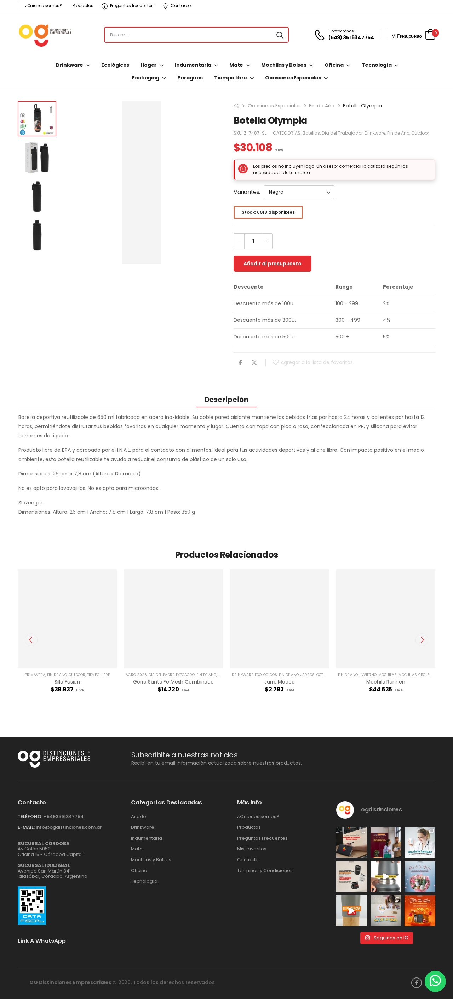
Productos (83, 5)
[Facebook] (240, 362)
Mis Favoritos (251, 849)
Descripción (226, 399)
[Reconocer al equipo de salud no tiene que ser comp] (420, 842)
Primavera (35, 675)
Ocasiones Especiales (293, 77)
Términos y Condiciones (265, 871)
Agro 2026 (136, 675)
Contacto (181, 5)
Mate (236, 65)
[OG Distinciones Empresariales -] (45, 35)
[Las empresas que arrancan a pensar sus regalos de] (420, 910)
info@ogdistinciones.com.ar (69, 827)
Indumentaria (193, 65)
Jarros (307, 675)
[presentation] (31, 639)
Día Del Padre (161, 675)
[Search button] (280, 35)
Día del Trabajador (342, 133)
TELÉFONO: (30, 816)
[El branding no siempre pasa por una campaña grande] (351, 876)
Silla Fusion (67, 681)
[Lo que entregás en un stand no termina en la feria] (351, 842)
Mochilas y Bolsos (283, 65)
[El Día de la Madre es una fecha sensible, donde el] (420, 876)
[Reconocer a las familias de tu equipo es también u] (386, 910)
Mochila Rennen (385, 681)
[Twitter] (254, 362)
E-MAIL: (26, 827)
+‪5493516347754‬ (64, 816)
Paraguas (189, 77)
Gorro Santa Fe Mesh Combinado (173, 681)
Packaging (145, 77)
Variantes (246, 192)
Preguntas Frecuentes (262, 838)
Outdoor (420, 133)
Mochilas (387, 675)
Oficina (334, 65)
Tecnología (377, 65)
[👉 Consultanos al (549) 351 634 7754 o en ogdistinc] (386, 876)
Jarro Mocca (279, 681)
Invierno (368, 675)
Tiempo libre (230, 77)
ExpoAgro (185, 675)
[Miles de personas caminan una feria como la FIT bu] (386, 842)
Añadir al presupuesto (272, 263)
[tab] (226, 399)
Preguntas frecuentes (132, 5)
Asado (138, 817)
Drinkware (69, 65)
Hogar (149, 65)
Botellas (311, 133)
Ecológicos (115, 65)
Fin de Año (321, 105)
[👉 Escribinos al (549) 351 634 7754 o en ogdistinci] (351, 910)
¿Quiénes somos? (43, 5)
